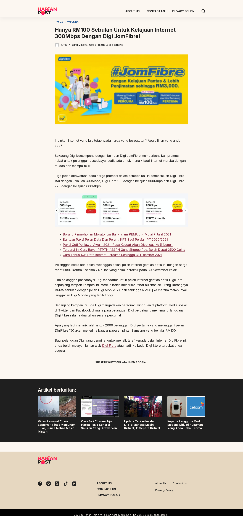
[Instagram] (48, 483)
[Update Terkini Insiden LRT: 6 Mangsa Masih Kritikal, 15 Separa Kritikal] (143, 406)
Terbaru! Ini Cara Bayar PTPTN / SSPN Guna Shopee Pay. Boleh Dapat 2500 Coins (124, 250)
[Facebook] (103, 370)
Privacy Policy (108, 495)
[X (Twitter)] (115, 370)
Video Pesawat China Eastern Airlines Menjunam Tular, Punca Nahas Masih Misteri (56, 426)
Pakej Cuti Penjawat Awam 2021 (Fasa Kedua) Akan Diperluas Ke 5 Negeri (118, 245)
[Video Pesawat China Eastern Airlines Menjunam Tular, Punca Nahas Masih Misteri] (57, 406)
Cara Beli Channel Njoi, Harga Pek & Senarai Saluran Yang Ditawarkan (99, 425)
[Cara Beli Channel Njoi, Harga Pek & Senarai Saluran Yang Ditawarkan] (100, 406)
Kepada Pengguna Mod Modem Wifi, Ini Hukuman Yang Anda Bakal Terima (185, 425)
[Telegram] (128, 370)
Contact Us (106, 489)
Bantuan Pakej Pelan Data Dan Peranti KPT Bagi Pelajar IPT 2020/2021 (115, 239)
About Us (104, 483)
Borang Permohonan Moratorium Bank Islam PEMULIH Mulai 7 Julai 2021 (117, 234)
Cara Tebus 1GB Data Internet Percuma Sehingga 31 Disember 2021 (112, 255)
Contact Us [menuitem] (156, 11)
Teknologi (104, 45)
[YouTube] (74, 483)
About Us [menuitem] (132, 11)
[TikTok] (66, 483)
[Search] (203, 11)
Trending (117, 45)
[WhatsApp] (140, 370)
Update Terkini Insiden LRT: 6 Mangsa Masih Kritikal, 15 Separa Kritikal (142, 425)
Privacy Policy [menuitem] (183, 11)
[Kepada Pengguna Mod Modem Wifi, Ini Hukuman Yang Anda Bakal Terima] (186, 406)
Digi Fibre (109, 345)
